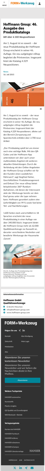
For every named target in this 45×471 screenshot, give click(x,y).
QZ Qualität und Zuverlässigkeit (16, 410)
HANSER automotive (13, 397)
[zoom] (41, 109)
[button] (22, 256)
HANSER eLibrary (11, 438)
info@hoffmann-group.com (18, 310)
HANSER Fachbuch (12, 434)
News (5, 72)
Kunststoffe (9, 402)
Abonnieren (22, 380)
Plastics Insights (10, 406)
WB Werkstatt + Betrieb (13, 415)
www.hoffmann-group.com (18, 313)
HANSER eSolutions (12, 443)
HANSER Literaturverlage (14, 451)
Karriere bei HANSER (12, 429)
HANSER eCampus (12, 447)
